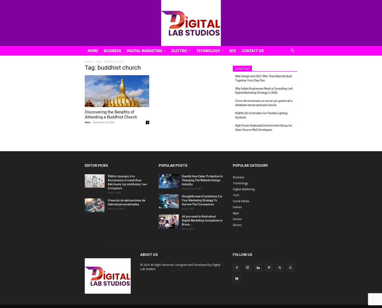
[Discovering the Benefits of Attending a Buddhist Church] (117, 91)
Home (93, 50)
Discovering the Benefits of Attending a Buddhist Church (111, 114)
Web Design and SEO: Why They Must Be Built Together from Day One (263, 78)
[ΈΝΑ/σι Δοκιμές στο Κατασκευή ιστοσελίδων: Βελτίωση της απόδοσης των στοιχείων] (95, 181)
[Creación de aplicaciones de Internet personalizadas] (95, 205)
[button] (292, 51)
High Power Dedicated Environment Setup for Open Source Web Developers (263, 127)
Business (112, 50)
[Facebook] (237, 268)
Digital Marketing (144, 50)
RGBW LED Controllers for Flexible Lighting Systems (261, 115)
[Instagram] (247, 268)
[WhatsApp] (290, 268)
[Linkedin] (258, 268)
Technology (208, 50)
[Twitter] (280, 268)
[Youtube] (237, 279)
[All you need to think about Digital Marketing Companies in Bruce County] (169, 221)
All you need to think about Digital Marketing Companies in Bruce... (202, 220)
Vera (87, 122)
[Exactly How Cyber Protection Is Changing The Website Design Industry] (169, 181)
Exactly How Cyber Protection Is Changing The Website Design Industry (202, 180)
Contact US (253, 50)
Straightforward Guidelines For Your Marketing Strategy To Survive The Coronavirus (202, 200)
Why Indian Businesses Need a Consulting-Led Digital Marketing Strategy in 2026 (263, 90)
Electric (179, 50)
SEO (232, 50)
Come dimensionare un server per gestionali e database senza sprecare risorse (264, 103)
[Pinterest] (269, 268)
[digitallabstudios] (191, 23)
